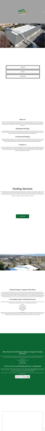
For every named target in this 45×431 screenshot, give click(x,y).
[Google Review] (22, 377)
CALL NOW (22, 216)
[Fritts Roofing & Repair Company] (23, 11)
